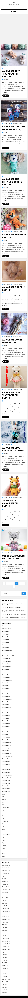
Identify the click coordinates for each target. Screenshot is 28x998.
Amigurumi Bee (5, 634)
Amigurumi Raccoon (6, 753)
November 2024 (6, 870)
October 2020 (5, 976)
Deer (3, 813)
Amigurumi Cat (5, 647)
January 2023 (5, 908)
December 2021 (6, 941)
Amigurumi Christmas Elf (8, 655)
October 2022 (5, 916)
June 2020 (4, 987)
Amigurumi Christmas (7, 653)
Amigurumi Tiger (6, 780)
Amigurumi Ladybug (6, 715)
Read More (5, 95)
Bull (3, 796)
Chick (3, 805)
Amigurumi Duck (6, 677)
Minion (3, 829)
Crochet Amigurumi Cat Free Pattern (13, 557)
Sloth (3, 848)
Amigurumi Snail (6, 769)
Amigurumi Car (5, 645)
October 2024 (5, 873)
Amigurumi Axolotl (6, 628)
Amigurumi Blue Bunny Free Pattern (13, 449)
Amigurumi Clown (6, 658)
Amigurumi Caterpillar (7, 650)
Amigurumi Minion (6, 723)
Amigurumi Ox (5, 734)
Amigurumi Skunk (6, 764)
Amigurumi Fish (5, 683)
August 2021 (5, 952)
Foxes (3, 824)
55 (20, 583)
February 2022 (5, 935)
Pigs (3, 843)
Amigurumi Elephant (7, 680)
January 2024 (5, 887)
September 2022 (6, 919)
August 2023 (5, 897)
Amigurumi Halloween (7, 699)
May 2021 (4, 960)
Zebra (3, 856)
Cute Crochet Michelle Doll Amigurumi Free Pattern (14, 614)
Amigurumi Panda (6, 737)
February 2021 (5, 968)
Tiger (3, 853)
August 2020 (5, 981)
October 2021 (5, 946)
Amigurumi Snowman (7, 775)
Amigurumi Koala (6, 712)
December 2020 (6, 973)
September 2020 (6, 979)
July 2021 (4, 954)
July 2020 (4, 984)
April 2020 (4, 992)
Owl (3, 837)
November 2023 (6, 892)
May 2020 (4, 990)
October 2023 (5, 895)
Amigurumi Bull (5, 639)
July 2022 (4, 925)
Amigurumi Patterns (17, 68)
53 (13, 583)
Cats (3, 802)
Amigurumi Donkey (6, 674)
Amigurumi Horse (6, 704)
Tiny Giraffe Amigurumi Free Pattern (11, 503)
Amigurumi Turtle (6, 783)
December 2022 (6, 911)
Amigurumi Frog (5, 688)
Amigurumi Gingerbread (7, 691)
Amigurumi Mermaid (6, 721)
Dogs (3, 815)
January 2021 (5, 971)
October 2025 (5, 868)
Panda (3, 840)
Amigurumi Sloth (6, 767)
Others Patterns (6, 834)
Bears (3, 794)
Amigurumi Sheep (6, 761)
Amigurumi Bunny (6, 642)
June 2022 (4, 927)
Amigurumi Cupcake (6, 661)
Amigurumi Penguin (6, 745)
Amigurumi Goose (6, 696)
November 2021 (6, 944)
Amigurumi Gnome (6, 693)
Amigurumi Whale (6, 788)
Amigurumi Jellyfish (6, 707)
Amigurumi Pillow (6, 750)
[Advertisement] (14, 28)
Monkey (4, 832)
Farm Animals (5, 821)
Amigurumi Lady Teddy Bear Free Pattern (11, 395)
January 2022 (5, 938)
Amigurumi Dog (5, 669)
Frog (3, 826)
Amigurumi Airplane (6, 626)
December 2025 (6, 865)
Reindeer (4, 845)
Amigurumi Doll (5, 672)
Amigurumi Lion (5, 718)
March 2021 (5, 965)
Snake (3, 851)
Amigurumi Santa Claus (7, 756)
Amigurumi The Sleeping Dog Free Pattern (12, 182)
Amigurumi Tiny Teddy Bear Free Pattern (11, 74)
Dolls (3, 818)
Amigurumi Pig (5, 748)
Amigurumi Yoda (6, 791)
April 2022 (4, 930)
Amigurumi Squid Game (7, 777)
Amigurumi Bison (6, 636)
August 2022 (5, 922)
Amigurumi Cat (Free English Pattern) (13, 128)
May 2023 (4, 906)
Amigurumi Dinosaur (6, 666)
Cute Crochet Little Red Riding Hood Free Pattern (13, 617)
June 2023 (4, 903)
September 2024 (6, 876)
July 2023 (4, 900)
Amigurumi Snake (6, 772)
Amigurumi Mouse (6, 726)
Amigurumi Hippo (6, 702)
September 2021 (6, 949)
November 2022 (6, 914)
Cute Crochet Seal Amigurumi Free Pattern (12, 607)
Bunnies (4, 799)
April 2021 (4, 962)
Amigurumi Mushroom (7, 729)
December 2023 (6, 889)
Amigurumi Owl (5, 731)
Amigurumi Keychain (7, 710)
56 (24, 583)
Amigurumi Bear (6, 631)
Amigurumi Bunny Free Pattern (12, 341)
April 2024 (4, 878)
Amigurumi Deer (6, 664)
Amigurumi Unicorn (6, 786)
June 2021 (4, 957)
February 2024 (5, 884)
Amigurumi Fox (5, 685)
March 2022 (5, 933)
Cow (3, 810)
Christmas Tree (5, 807)
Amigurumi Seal (5, 758)
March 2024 (5, 881)
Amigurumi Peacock (6, 742)
